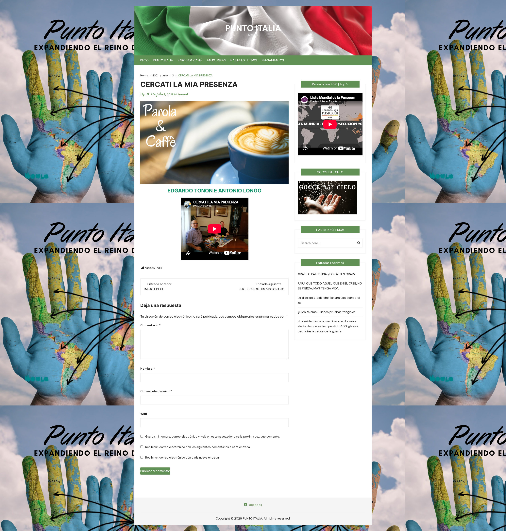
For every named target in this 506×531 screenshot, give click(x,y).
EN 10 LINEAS (216, 60)
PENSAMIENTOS (273, 60)
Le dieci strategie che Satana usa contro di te (329, 300)
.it (147, 94)
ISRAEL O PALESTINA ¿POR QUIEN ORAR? (327, 274)
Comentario (150, 325)
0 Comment (181, 94)
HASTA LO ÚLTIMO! (243, 60)
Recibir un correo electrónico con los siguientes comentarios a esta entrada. (197, 447)
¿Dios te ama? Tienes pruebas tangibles (327, 312)
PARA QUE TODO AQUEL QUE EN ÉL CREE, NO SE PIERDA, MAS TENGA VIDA (330, 286)
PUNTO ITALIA (253, 28)
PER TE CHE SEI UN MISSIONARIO (261, 289)
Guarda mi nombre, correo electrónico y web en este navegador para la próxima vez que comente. (212, 437)
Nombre (147, 369)
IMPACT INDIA (154, 289)
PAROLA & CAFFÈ (190, 60)
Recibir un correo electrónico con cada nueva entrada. (182, 458)
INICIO (144, 60)
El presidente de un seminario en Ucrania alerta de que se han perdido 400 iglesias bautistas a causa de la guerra (328, 326)
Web (143, 414)
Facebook (254, 505)
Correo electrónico (156, 391)
